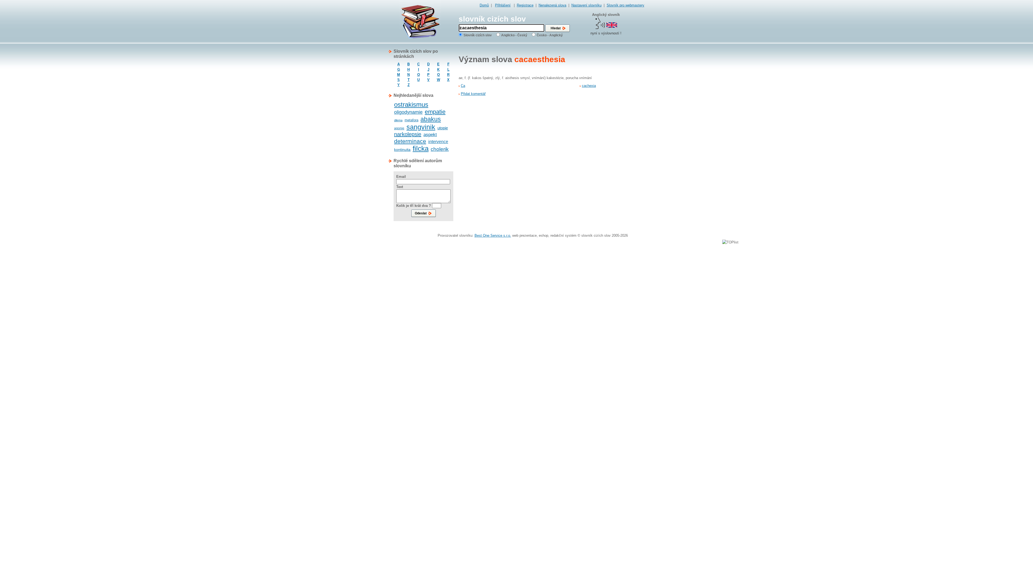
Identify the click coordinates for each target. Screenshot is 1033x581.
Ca (463, 86)
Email (401, 177)
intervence (438, 141)
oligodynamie (408, 112)
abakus (430, 119)
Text (399, 187)
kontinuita (402, 149)
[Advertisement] (622, 129)
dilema (398, 120)
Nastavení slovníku (586, 5)
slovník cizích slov (492, 19)
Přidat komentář (473, 94)
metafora (411, 120)
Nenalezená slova (552, 5)
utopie (442, 128)
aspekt (430, 134)
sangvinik (420, 127)
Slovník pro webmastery (625, 5)
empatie (435, 111)
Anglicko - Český (514, 35)
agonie (399, 128)
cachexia (589, 86)
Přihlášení (503, 5)
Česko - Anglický (550, 35)
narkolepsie (407, 134)
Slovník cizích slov (478, 35)
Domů (484, 5)
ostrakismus (411, 104)
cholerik (440, 149)
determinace (410, 141)
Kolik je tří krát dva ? (413, 206)
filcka (421, 148)
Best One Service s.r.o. (493, 235)
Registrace (525, 5)
